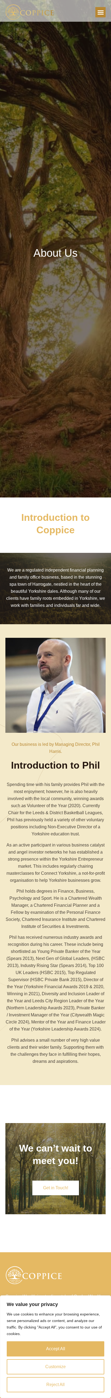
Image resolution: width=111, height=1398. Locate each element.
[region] (55, 1346)
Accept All (55, 1348)
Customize (55, 1366)
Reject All (55, 1384)
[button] (100, 12)
